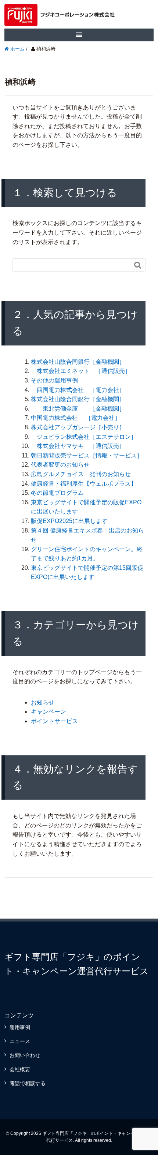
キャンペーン (48, 712)
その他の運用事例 (54, 380)
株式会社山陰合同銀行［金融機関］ (78, 362)
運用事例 (20, 1027)
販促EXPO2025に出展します (69, 521)
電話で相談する (28, 1083)
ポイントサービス (54, 721)
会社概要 (20, 1069)
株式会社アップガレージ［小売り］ (78, 427)
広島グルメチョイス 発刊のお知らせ (81, 474)
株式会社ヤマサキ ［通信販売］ (78, 446)
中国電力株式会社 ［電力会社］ (76, 418)
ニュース (20, 1041)
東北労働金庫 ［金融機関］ (78, 408)
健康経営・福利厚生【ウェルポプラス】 (84, 484)
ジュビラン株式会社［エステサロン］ (84, 437)
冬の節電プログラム (57, 493)
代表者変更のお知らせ (60, 464)
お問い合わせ (25, 1055)
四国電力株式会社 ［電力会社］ (78, 390)
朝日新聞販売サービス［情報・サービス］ (87, 455)
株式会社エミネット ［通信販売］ (81, 371)
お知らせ (42, 702)
